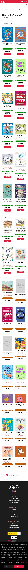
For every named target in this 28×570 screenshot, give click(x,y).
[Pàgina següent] (21, 475)
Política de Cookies (14, 516)
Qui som (14, 523)
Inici (2, 9)
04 (14, 475)
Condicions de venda (14, 511)
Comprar (7, 54)
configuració (24, 562)
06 (18, 475)
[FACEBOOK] (13, 491)
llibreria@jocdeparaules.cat (14, 500)
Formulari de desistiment (14, 527)
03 (11, 475)
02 (9, 475)
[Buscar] (26, 5)
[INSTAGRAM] (15, 491)
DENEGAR (8, 566)
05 (16, 475)
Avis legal (14, 509)
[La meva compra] (22, 2)
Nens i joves (6, 9)
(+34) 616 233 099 (14, 498)
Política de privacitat (14, 514)
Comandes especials (14, 525)
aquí (13, 562)
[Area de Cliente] (24, 1)
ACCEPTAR (19, 566)
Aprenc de (12, 9)
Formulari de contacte (14, 502)
